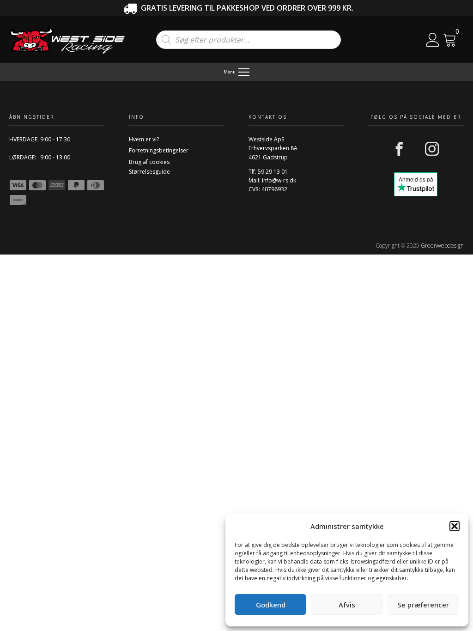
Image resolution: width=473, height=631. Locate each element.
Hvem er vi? (144, 139)
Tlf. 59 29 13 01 (268, 172)
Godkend (270, 604)
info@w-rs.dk (279, 180)
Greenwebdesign (442, 245)
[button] (454, 526)
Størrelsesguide (149, 172)
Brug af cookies (149, 162)
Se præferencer (423, 604)
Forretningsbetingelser (158, 150)
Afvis (347, 604)
